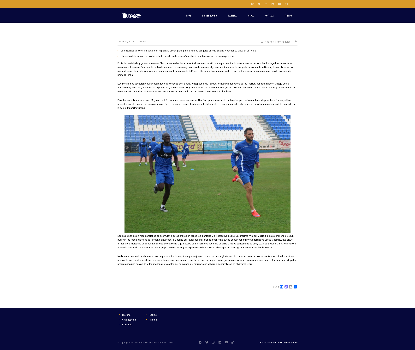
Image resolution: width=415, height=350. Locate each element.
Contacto (127, 324)
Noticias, (269, 42)
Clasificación (129, 319)
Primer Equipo (283, 42)
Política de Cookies (288, 342)
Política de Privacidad (269, 342)
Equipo (153, 314)
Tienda (153, 319)
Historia (126, 314)
